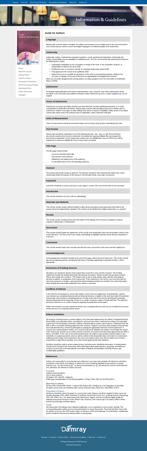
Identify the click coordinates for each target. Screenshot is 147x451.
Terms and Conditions (78, 437)
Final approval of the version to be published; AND (70, 72)
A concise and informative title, (63, 154)
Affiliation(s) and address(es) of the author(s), (68, 159)
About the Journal (24, 71)
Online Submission (25, 91)
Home (20, 68)
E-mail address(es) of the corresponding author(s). (70, 162)
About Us (72, 2)
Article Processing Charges (28, 85)
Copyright (21, 95)
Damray (15, 2)
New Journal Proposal (38, 2)
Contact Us (83, 2)
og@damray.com (118, 94)
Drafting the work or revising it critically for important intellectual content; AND (80, 69)
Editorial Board (23, 75)
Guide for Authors (24, 78)
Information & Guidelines (27, 81)
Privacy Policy (63, 437)
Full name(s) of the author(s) (62, 157)
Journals (24, 2)
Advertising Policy (24, 88)
